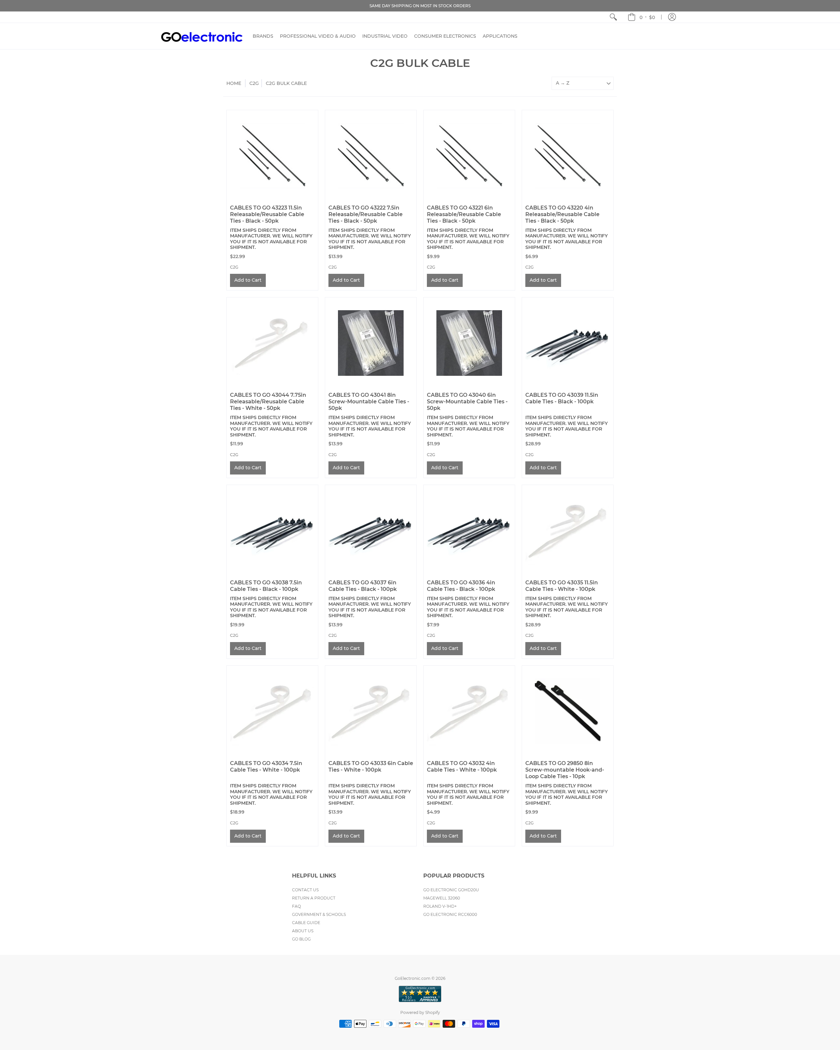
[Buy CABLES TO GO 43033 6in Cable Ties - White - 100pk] (370, 711)
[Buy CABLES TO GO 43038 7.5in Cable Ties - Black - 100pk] (272, 530)
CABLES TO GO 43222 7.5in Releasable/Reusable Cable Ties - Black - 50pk (365, 214)
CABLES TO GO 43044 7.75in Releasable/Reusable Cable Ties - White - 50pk (268, 401)
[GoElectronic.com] (202, 36)
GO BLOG (301, 939)
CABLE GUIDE (306, 922)
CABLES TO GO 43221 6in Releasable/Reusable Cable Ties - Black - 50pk (464, 214)
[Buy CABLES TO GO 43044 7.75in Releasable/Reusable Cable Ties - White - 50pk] (272, 343)
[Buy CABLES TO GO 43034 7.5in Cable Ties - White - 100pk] (272, 711)
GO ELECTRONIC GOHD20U (451, 889)
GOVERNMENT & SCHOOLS (319, 914)
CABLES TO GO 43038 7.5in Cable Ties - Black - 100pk (266, 585)
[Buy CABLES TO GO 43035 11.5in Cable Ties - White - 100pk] (567, 530)
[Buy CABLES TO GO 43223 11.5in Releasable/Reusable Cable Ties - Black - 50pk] (272, 155)
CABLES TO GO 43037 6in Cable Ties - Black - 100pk (362, 585)
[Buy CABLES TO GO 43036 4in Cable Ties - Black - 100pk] (469, 530)
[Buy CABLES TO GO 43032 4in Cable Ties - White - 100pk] (469, 711)
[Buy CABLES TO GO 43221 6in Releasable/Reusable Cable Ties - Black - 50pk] (469, 155)
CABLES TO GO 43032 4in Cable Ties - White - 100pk (462, 766)
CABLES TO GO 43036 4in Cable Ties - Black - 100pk (461, 585)
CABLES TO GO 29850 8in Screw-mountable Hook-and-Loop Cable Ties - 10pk (564, 769)
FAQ (296, 906)
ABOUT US (302, 930)
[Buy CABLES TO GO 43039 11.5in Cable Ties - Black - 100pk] (567, 343)
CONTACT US (305, 889)
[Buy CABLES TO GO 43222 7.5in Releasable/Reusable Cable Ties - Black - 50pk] (370, 155)
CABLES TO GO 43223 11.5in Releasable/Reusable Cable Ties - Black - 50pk (267, 214)
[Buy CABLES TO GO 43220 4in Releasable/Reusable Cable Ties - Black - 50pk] (567, 155)
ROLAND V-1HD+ (440, 906)
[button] (641, 17)
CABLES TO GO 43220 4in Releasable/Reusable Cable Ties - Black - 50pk (562, 214)
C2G (254, 83)
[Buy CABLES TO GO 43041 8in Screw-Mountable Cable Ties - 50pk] (370, 343)
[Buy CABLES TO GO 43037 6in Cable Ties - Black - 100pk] (370, 530)
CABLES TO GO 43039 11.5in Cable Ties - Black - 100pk (561, 398)
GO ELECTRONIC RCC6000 (450, 914)
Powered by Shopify (420, 1012)
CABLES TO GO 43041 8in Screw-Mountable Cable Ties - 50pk (368, 401)
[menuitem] (613, 17)
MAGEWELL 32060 (441, 898)
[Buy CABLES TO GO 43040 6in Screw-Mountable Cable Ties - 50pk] (469, 343)
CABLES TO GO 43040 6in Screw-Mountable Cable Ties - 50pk (467, 401)
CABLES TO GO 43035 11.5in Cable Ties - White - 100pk (561, 585)
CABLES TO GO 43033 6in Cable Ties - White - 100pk (370, 766)
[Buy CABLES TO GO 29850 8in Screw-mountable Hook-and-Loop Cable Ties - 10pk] (567, 711)
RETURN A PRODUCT (313, 898)
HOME (233, 83)
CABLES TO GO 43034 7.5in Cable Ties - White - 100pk (266, 766)
